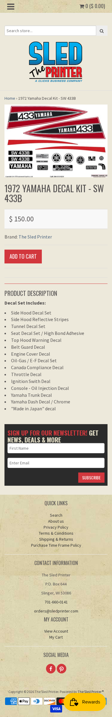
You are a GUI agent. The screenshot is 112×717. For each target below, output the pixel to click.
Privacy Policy (56, 527)
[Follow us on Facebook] (51, 668)
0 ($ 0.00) (94, 6)
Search (56, 515)
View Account (56, 631)
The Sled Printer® (91, 691)
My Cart (56, 637)
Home (9, 98)
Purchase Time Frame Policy (56, 545)
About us (56, 521)
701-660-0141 (56, 602)
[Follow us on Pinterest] (61, 668)
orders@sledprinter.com (56, 611)
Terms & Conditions (56, 533)
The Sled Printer (35, 237)
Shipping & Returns (56, 539)
